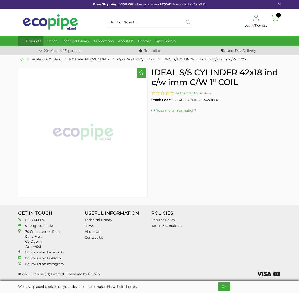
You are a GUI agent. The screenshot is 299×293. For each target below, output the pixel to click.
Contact (144, 41)
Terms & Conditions (167, 226)
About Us (125, 41)
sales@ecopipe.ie (39, 226)
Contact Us (94, 237)
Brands (51, 41)
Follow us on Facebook (44, 252)
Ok (224, 287)
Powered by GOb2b (84, 274)
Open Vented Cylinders (136, 59)
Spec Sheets (166, 41)
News (89, 226)
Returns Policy (163, 220)
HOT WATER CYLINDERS (89, 59)
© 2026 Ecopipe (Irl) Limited (41, 274)
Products (33, 41)
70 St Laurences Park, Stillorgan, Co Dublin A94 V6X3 (42, 238)
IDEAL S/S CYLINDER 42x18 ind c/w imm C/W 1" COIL (205, 59)
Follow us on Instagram (44, 264)
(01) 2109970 (35, 220)
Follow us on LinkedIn (43, 258)
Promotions (104, 41)
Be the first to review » (193, 93)
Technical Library (75, 41)
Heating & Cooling (46, 59)
